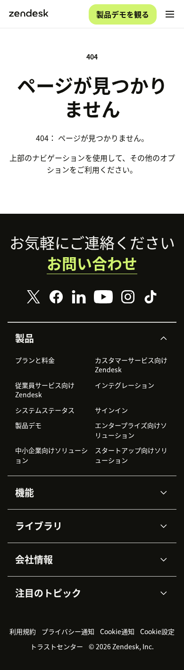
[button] (84, 338)
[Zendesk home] (29, 14)
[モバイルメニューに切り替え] (169, 14)
